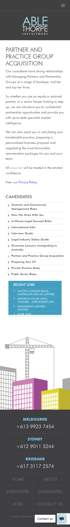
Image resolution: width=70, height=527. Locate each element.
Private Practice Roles (25, 268)
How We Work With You (27, 215)
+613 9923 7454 (35, 426)
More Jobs (24, 314)
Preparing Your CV (23, 262)
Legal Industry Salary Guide (30, 239)
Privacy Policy (28, 182)
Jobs (18, 503)
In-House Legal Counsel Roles (31, 221)
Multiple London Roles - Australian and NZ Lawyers (35, 293)
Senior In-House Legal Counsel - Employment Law (35, 300)
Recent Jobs (24, 285)
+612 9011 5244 (35, 446)
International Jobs (23, 227)
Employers (18, 491)
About (50, 479)
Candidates (50, 491)
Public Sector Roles (24, 274)
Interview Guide (22, 233)
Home (18, 479)
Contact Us (50, 503)
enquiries (17, 168)
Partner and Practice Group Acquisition (37, 255)
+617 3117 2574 (35, 466)
